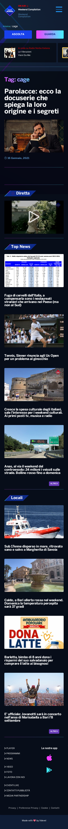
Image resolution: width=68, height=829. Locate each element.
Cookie (44, 808)
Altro (53, 484)
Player (10, 748)
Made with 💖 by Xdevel (34, 821)
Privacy (12, 808)
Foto (9, 772)
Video (9, 767)
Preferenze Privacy (28, 808)
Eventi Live (12, 785)
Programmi (13, 754)
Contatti (55, 808)
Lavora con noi (15, 777)
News (9, 759)
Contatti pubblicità (18, 791)
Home (7, 26)
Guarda (49, 34)
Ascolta (18, 34)
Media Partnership (17, 796)
